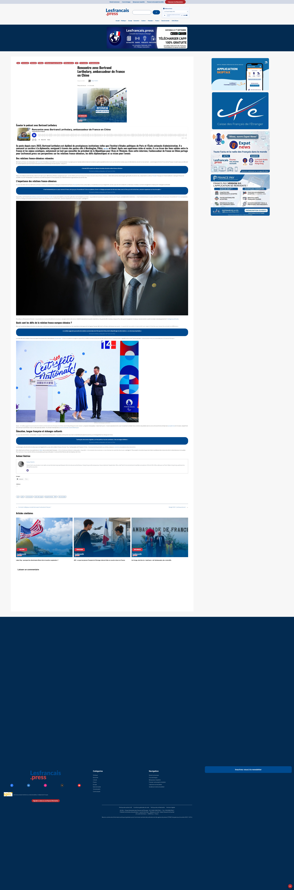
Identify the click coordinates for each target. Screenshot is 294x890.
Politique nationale (68, 63)
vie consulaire (62, 496)
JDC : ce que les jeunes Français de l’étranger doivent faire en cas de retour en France (99, 560)
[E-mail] (27, 470)
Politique (41, 63)
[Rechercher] (156, 12)
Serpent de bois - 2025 (51, 496)
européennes (171, 426)
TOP (77, 63)
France (39, 162)
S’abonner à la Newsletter (175, 2)
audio (22, 496)
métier (41, 450)
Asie (18, 63)
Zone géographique (94, 63)
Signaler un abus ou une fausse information (45, 801)
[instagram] (45, 785)
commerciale (57, 338)
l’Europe (75, 184)
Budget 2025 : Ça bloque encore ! (177, 507)
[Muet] (182, 15)
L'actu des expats (39, 496)
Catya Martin (94, 80)
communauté (29, 496)
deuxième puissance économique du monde (41, 197)
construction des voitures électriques (69, 427)
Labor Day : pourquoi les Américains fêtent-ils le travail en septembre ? (37, 560)
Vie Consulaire (83, 63)
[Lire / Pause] (164, 15)
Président (154, 175)
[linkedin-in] (28, 785)
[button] (290, 886)
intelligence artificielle (173, 319)
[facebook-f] (11, 785)
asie (18, 496)
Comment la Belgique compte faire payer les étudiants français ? (34, 507)
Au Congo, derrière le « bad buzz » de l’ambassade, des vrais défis (151, 560)
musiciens (116, 447)
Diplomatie (33, 63)
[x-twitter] (62, 785)
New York (106, 149)
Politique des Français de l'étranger (53, 63)
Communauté (25, 63)
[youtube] (79, 785)
